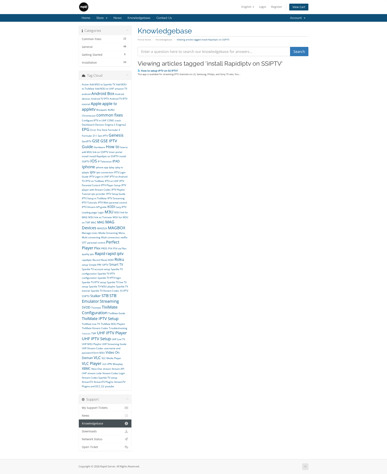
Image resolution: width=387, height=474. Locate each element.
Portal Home (144, 39)
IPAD (116, 161)
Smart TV (116, 264)
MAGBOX (116, 227)
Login (262, 7)
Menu (122, 233)
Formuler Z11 (89, 135)
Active (85, 84)
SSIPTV (85, 296)
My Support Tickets (95, 408)
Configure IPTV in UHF (94, 120)
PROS (104, 248)
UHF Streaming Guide (114, 344)
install (85, 156)
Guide (87, 146)
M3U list (117, 217)
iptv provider (98, 194)
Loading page (89, 212)
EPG (85, 129)
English (246, 7)
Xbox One (96, 369)
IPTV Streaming (116, 198)
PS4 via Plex (119, 248)
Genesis (116, 135)
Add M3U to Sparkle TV (102, 84)
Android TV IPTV (100, 98)
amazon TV (121, 88)
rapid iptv (115, 253)
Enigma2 (121, 124)
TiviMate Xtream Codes (95, 328)
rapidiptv (87, 260)
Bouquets (101, 110)
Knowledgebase (139, 18)
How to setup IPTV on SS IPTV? (159, 70)
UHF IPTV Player (112, 333)
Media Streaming (108, 233)
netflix (124, 237)
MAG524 (102, 228)
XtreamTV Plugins (103, 382)
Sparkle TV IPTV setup (94, 282)
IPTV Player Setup (111, 185)
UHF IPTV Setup (96, 338)
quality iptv (88, 254)
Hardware (99, 147)
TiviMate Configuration (100, 310)
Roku (119, 259)
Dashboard (88, 124)
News (117, 18)
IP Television (105, 161)
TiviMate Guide (116, 313)
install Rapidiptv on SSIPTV (104, 156)
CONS (110, 120)
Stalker (95, 296)
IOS (93, 161)
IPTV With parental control (112, 202)
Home (86, 18)
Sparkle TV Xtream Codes (105, 290)
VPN (109, 364)
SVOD (86, 307)
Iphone (88, 166)
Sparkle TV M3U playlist (102, 286)
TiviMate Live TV (91, 324)
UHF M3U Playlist (91, 344)
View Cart (298, 7)
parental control (96, 242)
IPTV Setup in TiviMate (94, 198)
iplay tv (119, 167)
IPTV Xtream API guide (94, 207)
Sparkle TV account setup (96, 269)
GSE (96, 141)
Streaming (109, 301)
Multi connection (110, 237)
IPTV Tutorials (89, 202)
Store (100, 18)
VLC (97, 357)
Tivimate (96, 307)
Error (93, 130)
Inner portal (115, 152)
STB (105, 295)
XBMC (86, 368)
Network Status (92, 439)
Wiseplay (118, 364)
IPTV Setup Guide (115, 194)
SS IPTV (124, 290)
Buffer (111, 110)
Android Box (102, 93)
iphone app (102, 167)
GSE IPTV (108, 141)
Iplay (111, 167)
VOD (104, 364)
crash (118, 120)
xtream (107, 369)
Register (276, 7)
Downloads (89, 431)
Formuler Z (114, 130)
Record (96, 260)
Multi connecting (91, 237)
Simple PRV (95, 264)
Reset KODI (107, 260)
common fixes (109, 115)
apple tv (109, 103)
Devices (99, 124)
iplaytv (85, 172)
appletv (89, 109)
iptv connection (104, 172)
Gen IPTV (103, 135)
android (86, 94)
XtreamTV (87, 382)
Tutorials (86, 333)
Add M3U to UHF (104, 88)
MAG (100, 222)
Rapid (100, 253)
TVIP (93, 333)
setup (85, 264)
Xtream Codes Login (113, 373)
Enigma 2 (110, 124)
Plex (97, 248)
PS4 (110, 248)
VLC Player (91, 363)
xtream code (94, 373)
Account (296, 18)
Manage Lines (90, 233)
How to (112, 146)
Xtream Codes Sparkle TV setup (99, 377)
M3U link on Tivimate (100, 217)
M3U (109, 212)
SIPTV (105, 264)
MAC (93, 222)
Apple (96, 103)
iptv (93, 172)
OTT (84, 242)
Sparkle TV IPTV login (109, 278)
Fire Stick (102, 130)
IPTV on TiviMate (94, 181)
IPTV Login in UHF (99, 176)
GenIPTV (86, 141)
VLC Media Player (111, 358)
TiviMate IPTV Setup (100, 318)
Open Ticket (90, 447)
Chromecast (89, 115)
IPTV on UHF (112, 181)
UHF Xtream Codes (92, 348)
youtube (109, 386)
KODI (111, 206)
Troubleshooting (118, 328)
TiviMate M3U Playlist (113, 324)
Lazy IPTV (121, 207)
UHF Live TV (118, 339)
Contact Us (164, 18)
